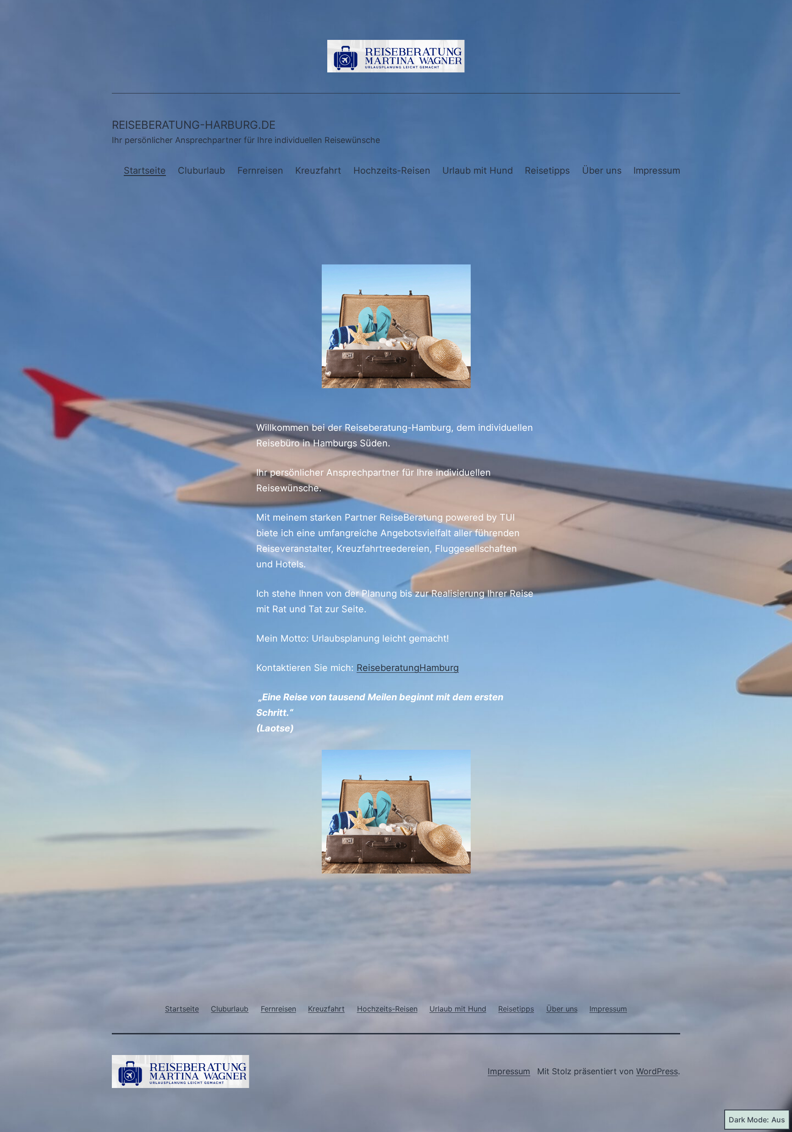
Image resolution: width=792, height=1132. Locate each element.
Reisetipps (547, 170)
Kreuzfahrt (318, 170)
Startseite (145, 170)
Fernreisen (260, 170)
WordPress (657, 1071)
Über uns (602, 170)
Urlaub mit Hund (477, 170)
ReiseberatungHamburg (408, 667)
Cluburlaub (201, 170)
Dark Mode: (749, 1119)
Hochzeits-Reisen (391, 170)
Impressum (656, 170)
